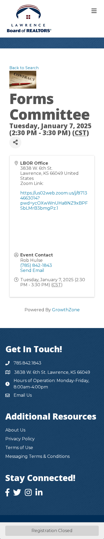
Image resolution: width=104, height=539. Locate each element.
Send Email (32, 270)
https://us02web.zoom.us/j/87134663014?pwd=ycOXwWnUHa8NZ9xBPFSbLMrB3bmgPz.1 (54, 200)
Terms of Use (19, 447)
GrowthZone (66, 309)
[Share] (15, 142)
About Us (15, 430)
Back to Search (24, 67)
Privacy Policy (20, 438)
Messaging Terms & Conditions (37, 456)
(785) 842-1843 (36, 265)
